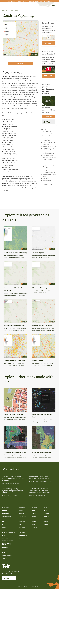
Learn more (49, 1)
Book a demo (48, 76)
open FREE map (48, 43)
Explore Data (6, 10)
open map (20, 63)
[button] (10, 5)
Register (49, 116)
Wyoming (15, 10)
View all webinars (46, 122)
